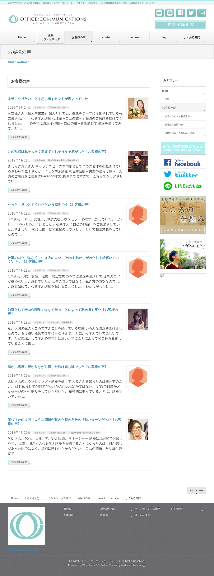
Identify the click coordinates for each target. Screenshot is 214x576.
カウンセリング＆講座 (58, 498)
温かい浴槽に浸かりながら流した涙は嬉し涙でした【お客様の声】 (58, 367)
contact (101, 498)
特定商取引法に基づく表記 (23, 549)
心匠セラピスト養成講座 (59, 322)
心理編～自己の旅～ (57, 107)
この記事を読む (19, 137)
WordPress (88, 565)
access (115, 498)
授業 (167, 99)
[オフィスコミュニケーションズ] (48, 20)
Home (14, 498)
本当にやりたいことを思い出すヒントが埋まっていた (48, 98)
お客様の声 (40, 107)
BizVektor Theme (107, 565)
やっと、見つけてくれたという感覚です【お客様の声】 (49, 204)
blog (165, 90)
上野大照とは (31, 498)
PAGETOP (196, 490)
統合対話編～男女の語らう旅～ (62, 160)
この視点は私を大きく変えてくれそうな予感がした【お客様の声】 (58, 151)
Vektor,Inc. (126, 565)
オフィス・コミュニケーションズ (102, 560)
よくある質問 (133, 498)
